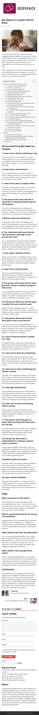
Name (4, 634)
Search (4, 661)
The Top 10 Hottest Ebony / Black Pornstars (15, 674)
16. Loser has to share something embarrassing (19, 120)
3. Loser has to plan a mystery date (16, 89)
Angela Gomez (7, 26)
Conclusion (7, 141)
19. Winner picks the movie (14, 129)
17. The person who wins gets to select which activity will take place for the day (21, 123)
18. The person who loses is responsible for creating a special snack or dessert (20, 126)
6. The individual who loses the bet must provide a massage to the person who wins (19, 97)
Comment (5, 620)
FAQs (5, 132)
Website (4, 644)
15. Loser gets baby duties (14, 119)
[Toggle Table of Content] (33, 81)
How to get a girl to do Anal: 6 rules (12, 678)
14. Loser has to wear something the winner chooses (21, 117)
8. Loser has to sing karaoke (14, 101)
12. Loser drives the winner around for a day (18, 113)
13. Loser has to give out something (16, 115)
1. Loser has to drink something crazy (16, 86)
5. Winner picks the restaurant (14, 94)
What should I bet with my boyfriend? (16, 138)
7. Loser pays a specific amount (15, 100)
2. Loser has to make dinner (14, 87)
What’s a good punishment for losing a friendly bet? (20, 136)
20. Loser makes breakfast (14, 131)
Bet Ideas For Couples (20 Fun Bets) (12, 676)
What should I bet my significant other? (17, 139)
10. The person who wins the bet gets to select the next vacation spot (20, 107)
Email (3, 639)
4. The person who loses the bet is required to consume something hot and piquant (18, 92)
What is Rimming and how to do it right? (13, 680)
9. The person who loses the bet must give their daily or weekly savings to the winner (20, 104)
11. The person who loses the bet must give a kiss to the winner (20, 111)
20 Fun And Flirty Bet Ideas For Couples (15, 84)
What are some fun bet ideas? (14, 134)
